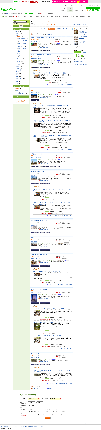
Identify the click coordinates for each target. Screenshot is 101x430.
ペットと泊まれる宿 (20, 93)
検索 (48, 418)
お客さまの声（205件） (36, 175)
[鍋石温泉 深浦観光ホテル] (59, 177)
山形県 (18, 63)
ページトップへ (84, 423)
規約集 (35, 426)
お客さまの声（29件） (36, 357)
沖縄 (17, 83)
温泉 (17, 92)
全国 (40, 21)
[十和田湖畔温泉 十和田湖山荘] (66, 260)
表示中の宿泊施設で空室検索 (79, 24)
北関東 (17, 66)
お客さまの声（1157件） (37, 41)
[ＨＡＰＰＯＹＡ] (56, 95)
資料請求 (41, 426)
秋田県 (18, 61)
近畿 (17, 76)
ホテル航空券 (81, 56)
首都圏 (17, 68)
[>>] (72, 29)
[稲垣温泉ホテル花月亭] (59, 160)
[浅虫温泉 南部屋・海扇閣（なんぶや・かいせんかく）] (58, 43)
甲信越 (17, 71)
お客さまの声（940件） (36, 292)
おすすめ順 (38, 28)
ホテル (79, 54)
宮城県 (18, 60)
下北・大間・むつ (22, 55)
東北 (44, 21)
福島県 (18, 65)
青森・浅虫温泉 (21, 38)
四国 (17, 80)
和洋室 (67, 414)
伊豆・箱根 (18, 70)
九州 (17, 81)
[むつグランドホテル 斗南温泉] (59, 295)
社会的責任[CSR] (24, 426)
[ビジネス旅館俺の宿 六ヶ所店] (56, 226)
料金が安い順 (44, 28)
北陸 (17, 73)
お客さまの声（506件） (36, 58)
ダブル (44, 414)
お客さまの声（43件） (36, 241)
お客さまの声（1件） (36, 92)
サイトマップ (74, 5)
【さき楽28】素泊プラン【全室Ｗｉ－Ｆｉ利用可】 (48, 322)
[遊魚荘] (66, 243)
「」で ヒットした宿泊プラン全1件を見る (60, 84)
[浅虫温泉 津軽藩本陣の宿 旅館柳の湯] (58, 60)
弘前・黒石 (20, 46)
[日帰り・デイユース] (44, 166)
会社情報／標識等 (5, 426)
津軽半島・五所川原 (22, 40)
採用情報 (31, 426)
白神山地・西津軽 (22, 43)
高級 (17, 90)
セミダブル (38, 414)
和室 (63, 414)
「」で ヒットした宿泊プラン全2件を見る (60, 215)
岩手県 (18, 58)
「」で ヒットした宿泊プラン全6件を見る (60, 149)
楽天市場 (89, 5)
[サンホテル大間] (53, 359)
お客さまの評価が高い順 (61, 28)
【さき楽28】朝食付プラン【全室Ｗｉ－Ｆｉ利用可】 (48, 308)
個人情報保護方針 (14, 426)
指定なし (41, 24)
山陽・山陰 (18, 78)
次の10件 (50, 34)
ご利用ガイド (67, 5)
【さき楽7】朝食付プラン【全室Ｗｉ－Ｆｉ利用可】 (48, 335)
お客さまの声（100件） (36, 258)
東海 (17, 75)
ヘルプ (60, 5)
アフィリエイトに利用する (81, 64)
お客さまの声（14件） (36, 224)
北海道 (17, 33)
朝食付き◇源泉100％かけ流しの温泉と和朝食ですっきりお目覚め (49, 73)
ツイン (50, 414)
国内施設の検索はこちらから (80, 61)
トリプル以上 (57, 414)
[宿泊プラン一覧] (35, 50)
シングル (32, 414)
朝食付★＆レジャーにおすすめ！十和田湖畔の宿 (47, 271)
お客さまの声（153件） (36, 157)
